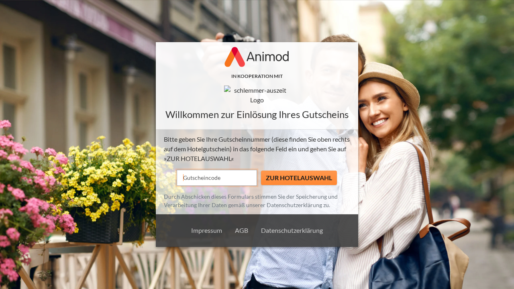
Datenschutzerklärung (294, 204)
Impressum (206, 230)
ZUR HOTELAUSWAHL (299, 177)
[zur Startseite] (257, 95)
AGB (241, 230)
